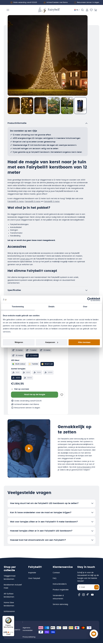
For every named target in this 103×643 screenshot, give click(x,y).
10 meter (19, 355)
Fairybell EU (16, 630)
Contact (56, 573)
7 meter (33, 350)
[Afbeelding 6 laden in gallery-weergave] (80, 105)
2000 (50, 372)
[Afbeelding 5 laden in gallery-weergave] (67, 105)
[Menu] (12, 617)
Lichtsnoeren (9, 611)
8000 (29, 378)
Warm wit (49, 364)
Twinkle (35, 364)
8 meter (47, 350)
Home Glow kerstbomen (9, 604)
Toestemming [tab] (18, 306)
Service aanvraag (60, 604)
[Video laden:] (29, 448)
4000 (18, 378)
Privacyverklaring (29, 637)
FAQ (54, 578)
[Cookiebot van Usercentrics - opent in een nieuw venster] (89, 299)
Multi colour (20, 364)
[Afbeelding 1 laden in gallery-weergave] (14, 105)
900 (17, 372)
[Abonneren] (96, 587)
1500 (39, 372)
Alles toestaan (84, 342)
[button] (8, 10)
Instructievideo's (60, 584)
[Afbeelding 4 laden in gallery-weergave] (54, 105)
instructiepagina (84, 467)
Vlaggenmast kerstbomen (9, 577)
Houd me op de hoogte (34, 394)
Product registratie (61, 590)
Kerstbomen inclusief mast (13, 586)
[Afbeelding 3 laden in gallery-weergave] (40, 105)
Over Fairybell (34, 578)
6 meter (19, 350)
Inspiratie (32, 573)
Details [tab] (51, 306)
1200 (28, 372)
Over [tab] (85, 306)
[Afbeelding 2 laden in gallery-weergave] (27, 105)
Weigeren (19, 342)
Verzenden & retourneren (58, 597)
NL (77, 10)
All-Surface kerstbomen (9, 595)
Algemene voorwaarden (28, 629)
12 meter (34, 355)
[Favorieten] (91, 10)
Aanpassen (50, 342)
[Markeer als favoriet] (62, 395)
